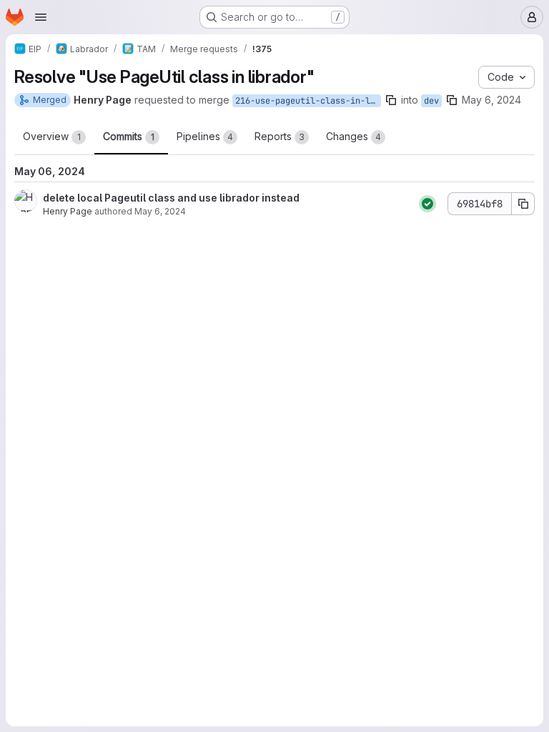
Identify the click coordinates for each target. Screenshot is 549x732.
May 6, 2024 (491, 100)
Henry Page (67, 211)
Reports (279, 136)
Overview (52, 136)
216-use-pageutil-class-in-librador (308, 101)
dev (431, 101)
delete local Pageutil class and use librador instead (171, 198)
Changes (353, 136)
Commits (128, 136)
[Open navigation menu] (40, 17)
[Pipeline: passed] (427, 203)
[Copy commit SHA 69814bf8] (523, 203)
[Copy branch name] (391, 100)
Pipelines (205, 136)
